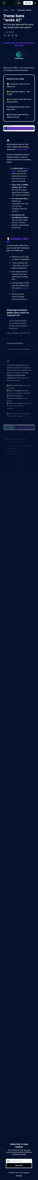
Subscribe (28, 3)
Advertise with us (9, 43)
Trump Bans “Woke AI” (18, 240)
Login (18, 3)
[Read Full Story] (22, 149)
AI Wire (5, 10)
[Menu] (35, 2)
